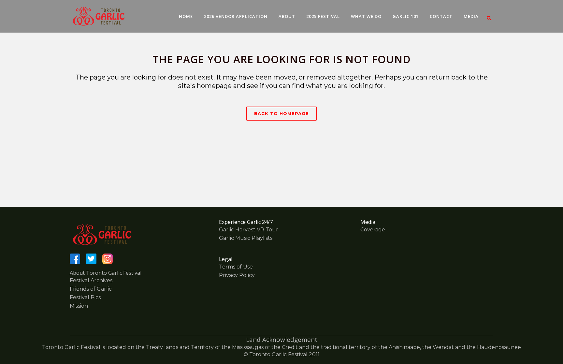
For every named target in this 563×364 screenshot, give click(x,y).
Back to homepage (281, 113)
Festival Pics (85, 297)
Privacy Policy (237, 275)
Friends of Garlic (91, 289)
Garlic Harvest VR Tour (248, 229)
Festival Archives (91, 280)
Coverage (372, 229)
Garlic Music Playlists (245, 238)
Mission (79, 306)
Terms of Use (236, 267)
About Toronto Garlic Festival (105, 272)
